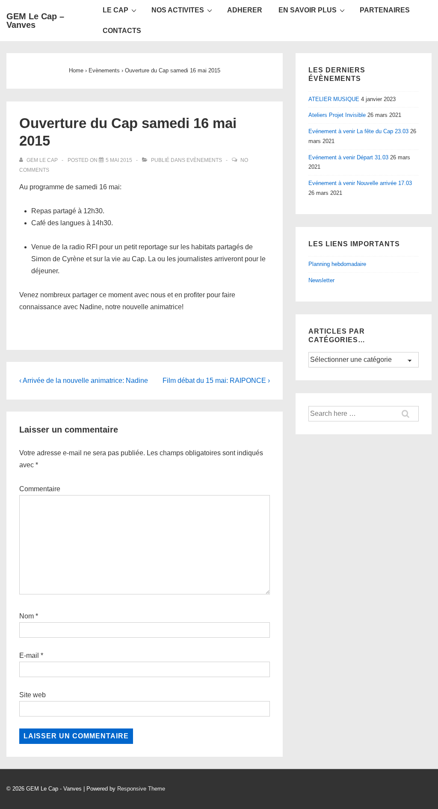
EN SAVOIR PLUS (307, 10)
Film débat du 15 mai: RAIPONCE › (216, 380)
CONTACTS (122, 30)
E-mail (29, 655)
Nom (26, 616)
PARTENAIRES (385, 10)
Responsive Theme (141, 788)
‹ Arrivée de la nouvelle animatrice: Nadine (83, 380)
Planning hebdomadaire (337, 264)
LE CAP (115, 10)
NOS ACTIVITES (177, 10)
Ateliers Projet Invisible (337, 115)
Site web (32, 695)
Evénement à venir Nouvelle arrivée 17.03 (360, 183)
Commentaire (39, 489)
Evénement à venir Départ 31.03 (348, 157)
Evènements (204, 160)
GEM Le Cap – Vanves (35, 21)
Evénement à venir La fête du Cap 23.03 (358, 131)
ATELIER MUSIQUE (333, 99)
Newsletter (321, 280)
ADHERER (244, 10)
